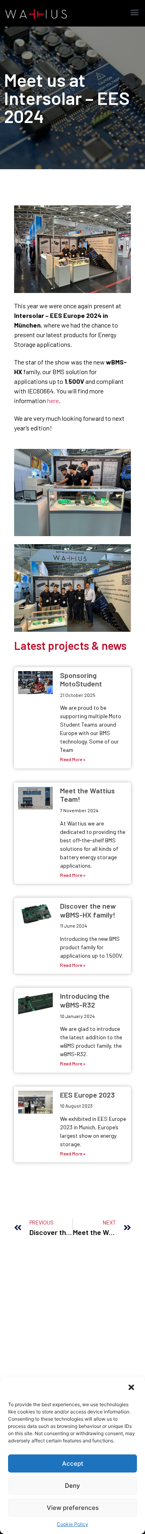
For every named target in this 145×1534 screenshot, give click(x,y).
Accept (72, 1463)
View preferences (73, 1507)
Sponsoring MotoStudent (81, 679)
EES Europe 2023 (87, 1094)
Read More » (72, 759)
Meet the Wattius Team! (87, 795)
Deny (72, 1485)
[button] (132, 1388)
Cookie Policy (72, 1524)
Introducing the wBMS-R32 (85, 1000)
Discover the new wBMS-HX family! (88, 910)
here (53, 400)
